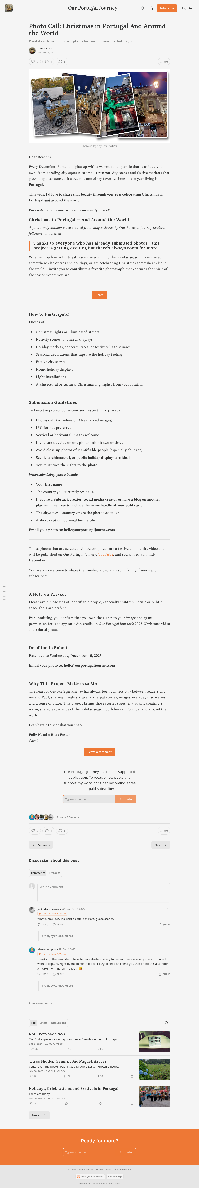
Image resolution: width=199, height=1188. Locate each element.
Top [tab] (33, 1023)
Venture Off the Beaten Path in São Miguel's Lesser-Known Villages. (74, 1066)
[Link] (23, 220)
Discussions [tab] (58, 1023)
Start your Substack (92, 1176)
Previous (43, 845)
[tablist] (45, 873)
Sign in (187, 8)
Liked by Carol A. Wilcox (54, 913)
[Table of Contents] (4, 594)
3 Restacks (73, 817)
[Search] (143, 8)
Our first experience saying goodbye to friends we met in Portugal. (73, 1039)
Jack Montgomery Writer (53, 909)
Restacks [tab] (54, 873)
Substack (84, 1183)
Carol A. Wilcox (48, 48)
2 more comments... (41, 1003)
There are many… (40, 1094)
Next (158, 845)
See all (36, 1115)
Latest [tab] (43, 1023)
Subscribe (167, 8)
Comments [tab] (38, 873)
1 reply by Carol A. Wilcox (57, 936)
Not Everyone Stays (47, 1034)
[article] (99, 1042)
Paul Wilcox (109, 146)
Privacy (99, 1169)
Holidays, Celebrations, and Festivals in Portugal (74, 1088)
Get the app (115, 1176)
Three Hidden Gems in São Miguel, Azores (67, 1061)
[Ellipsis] (168, 909)
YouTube (105, 554)
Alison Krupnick (47, 949)
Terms (107, 1169)
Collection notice (122, 1169)
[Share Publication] (151, 8)
